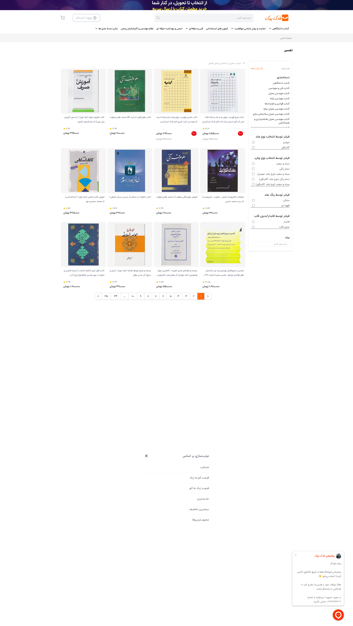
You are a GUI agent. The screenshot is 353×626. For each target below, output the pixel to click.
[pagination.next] (98, 296)
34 (115, 296)
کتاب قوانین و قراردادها (277, 103)
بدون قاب (284, 227)
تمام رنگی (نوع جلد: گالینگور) (274, 179)
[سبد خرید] (62, 18)
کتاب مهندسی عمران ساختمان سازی (271, 114)
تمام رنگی (284, 169)
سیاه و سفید (283, 164)
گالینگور (285, 147)
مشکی (286, 200)
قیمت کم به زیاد (199, 478)
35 (106, 296)
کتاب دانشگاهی (281, 83)
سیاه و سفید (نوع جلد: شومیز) (273, 174)
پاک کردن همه (257, 68)
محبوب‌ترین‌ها (200, 520)
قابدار (287, 222)
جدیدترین (203, 499)
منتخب (204, 467)
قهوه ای (285, 205)
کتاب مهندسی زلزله (280, 98)
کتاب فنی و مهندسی (279, 88)
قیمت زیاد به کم (199, 488)
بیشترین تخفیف (199, 509)
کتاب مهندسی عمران (279, 93)
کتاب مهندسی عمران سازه (276, 109)
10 (133, 296)
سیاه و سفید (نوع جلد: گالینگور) (273, 184)
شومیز (286, 142)
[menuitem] (279, 28)
